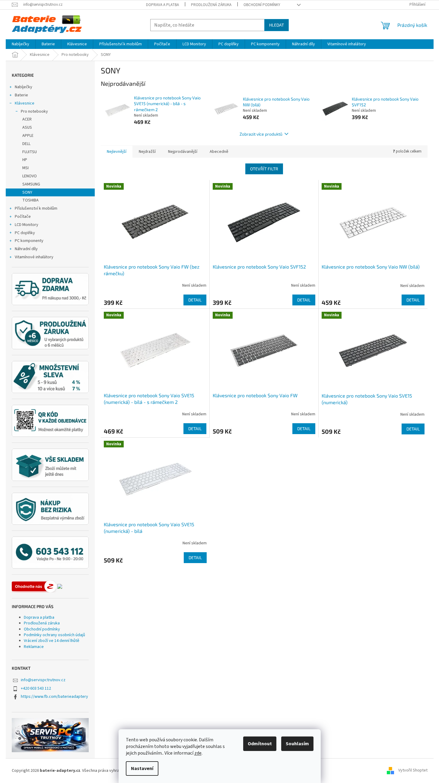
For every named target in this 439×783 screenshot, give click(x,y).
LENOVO (29, 176)
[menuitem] (20, 44)
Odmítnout (260, 743)
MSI (25, 168)
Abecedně (219, 152)
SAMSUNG (31, 184)
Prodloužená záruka (211, 5)
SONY (27, 192)
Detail (195, 299)
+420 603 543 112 (36, 688)
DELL (26, 144)
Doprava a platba (162, 5)
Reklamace (34, 647)
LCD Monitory (26, 225)
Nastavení (142, 768)
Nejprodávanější (182, 152)
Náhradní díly (26, 249)
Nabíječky (23, 87)
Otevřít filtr (264, 168)
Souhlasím (297, 743)
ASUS (27, 127)
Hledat (276, 24)
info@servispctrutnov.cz (43, 680)
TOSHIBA (30, 200)
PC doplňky (25, 233)
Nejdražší (147, 152)
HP (24, 160)
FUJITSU (29, 152)
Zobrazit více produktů (261, 134)
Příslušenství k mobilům (36, 208)
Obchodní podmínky (261, 5)
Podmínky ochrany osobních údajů (54, 635)
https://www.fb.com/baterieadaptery (54, 697)
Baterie (21, 95)
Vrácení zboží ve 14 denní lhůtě (51, 641)
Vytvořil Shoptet (413, 771)
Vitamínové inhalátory (34, 257)
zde (198, 753)
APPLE (27, 136)
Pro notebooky (34, 111)
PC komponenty (29, 241)
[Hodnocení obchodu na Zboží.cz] (34, 586)
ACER (27, 119)
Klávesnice (24, 103)
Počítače (23, 217)
